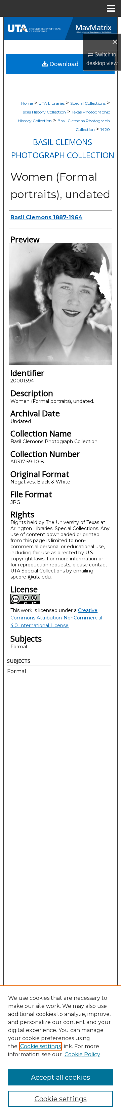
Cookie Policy (82, 1054)
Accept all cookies (60, 1077)
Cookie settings (40, 1046)
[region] (60, 1050)
